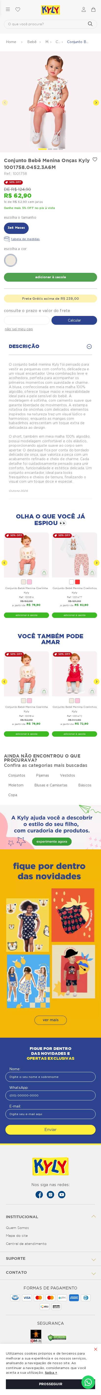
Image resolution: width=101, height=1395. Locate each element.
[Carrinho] (93, 10)
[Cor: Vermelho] (77, 581)
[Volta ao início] (11, 42)
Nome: (15, 1069)
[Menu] (8, 10)
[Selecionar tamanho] (44, 572)
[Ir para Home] (50, 1167)
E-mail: (15, 1106)
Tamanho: (50, 217)
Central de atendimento (26, 1243)
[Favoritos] (18, 10)
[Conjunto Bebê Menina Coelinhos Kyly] (74, 554)
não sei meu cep (19, 329)
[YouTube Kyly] (61, 1194)
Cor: (50, 249)
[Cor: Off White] (23, 581)
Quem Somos (17, 1228)
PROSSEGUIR (50, 1384)
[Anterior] (4, 563)
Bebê (32, 42)
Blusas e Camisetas (50, 785)
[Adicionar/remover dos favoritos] (95, 159)
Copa (12, 795)
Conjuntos (58, 42)
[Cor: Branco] (71, 581)
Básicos (84, 785)
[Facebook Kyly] (39, 1194)
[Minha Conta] (83, 10)
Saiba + (51, 1372)
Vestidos (67, 775)
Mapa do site (17, 1235)
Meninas (47, 42)
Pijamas (42, 775)
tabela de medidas (25, 239)
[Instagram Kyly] (50, 1194)
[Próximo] (97, 563)
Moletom (16, 785)
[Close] (95, 1350)
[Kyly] (50, 10)
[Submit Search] (90, 24)
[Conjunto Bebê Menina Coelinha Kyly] (26, 554)
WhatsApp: (18, 1088)
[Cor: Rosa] (29, 581)
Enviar (50, 1129)
